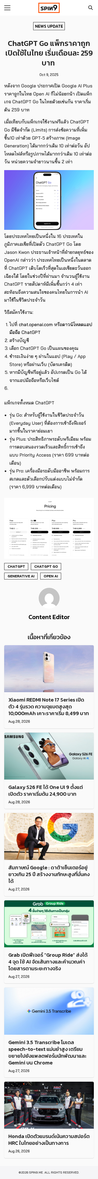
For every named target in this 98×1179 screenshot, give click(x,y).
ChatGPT (16, 566)
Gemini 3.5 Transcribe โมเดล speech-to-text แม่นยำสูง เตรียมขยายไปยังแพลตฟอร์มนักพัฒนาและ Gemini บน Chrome (47, 1052)
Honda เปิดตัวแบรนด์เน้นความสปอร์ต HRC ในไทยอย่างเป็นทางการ (49, 1139)
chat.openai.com (36, 324)
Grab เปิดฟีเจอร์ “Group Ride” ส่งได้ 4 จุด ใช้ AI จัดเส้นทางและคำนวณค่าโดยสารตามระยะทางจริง (48, 961)
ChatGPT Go (46, 566)
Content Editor (49, 616)
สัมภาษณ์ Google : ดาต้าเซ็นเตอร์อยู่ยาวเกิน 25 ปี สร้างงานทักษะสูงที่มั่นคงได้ (49, 874)
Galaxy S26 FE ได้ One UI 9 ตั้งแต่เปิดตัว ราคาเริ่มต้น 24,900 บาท (45, 790)
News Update (49, 26)
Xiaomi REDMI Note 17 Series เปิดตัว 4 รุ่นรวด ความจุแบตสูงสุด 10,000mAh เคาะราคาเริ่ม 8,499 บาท (48, 706)
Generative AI (21, 576)
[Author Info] (49, 607)
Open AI (51, 576)
